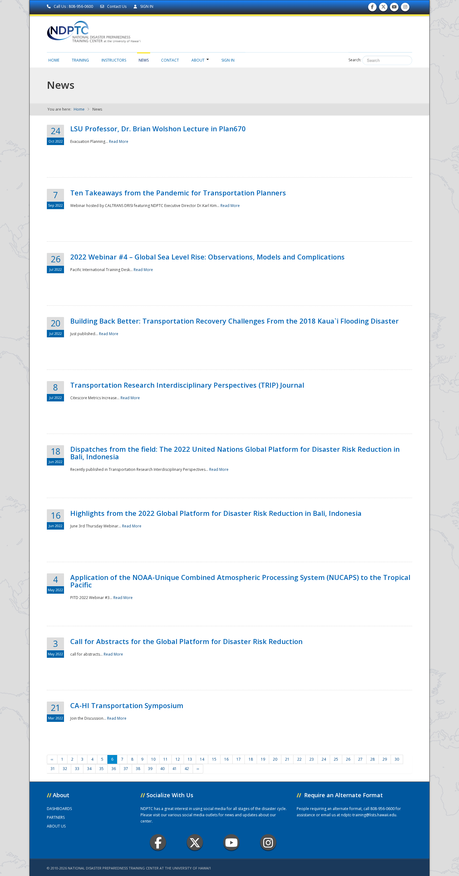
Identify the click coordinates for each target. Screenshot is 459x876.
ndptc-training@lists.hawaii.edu (368, 815)
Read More (118, 141)
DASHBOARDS (59, 808)
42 (187, 768)
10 (153, 759)
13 (190, 759)
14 (202, 759)
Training (80, 60)
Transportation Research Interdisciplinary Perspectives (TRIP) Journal (187, 385)
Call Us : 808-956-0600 (73, 6)
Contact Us (116, 6)
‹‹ (52, 759)
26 (348, 759)
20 (275, 759)
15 (214, 759)
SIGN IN (146, 6)
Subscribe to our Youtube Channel (394, 8)
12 (177, 759)
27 (360, 759)
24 (324, 759)
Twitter (195, 842)
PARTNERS (56, 817)
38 (138, 768)
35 (101, 768)
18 (251, 759)
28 (372, 759)
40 (162, 768)
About (198, 60)
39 (150, 768)
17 (238, 759)
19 (263, 759)
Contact (170, 60)
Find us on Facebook (372, 8)
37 (126, 768)
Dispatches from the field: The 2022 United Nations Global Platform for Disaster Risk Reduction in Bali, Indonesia (235, 452)
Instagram (268, 842)
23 (311, 759)
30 (397, 759)
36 (113, 768)
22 (299, 759)
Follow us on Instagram (405, 8)
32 (65, 768)
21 (287, 759)
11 (165, 759)
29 (385, 759)
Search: (354, 60)
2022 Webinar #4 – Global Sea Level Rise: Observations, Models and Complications (207, 256)
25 (336, 759)
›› (198, 768)
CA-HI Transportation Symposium (126, 705)
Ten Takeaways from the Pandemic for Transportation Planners (178, 192)
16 (226, 759)
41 (174, 768)
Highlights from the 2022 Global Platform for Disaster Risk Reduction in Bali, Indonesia (216, 513)
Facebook (158, 842)
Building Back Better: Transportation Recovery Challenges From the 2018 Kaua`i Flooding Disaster (234, 320)
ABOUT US (56, 826)
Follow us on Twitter (383, 8)
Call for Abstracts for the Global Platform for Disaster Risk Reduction (186, 641)
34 (89, 768)
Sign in (227, 60)
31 (53, 768)
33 (77, 768)
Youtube (231, 842)
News (144, 60)
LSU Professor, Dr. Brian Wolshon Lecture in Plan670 (158, 128)
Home (53, 60)
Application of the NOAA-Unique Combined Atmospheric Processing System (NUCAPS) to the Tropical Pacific (240, 580)
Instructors (113, 60)
